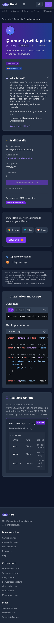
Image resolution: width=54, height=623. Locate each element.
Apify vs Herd (8, 577)
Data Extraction (9, 546)
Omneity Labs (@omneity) (19, 158)
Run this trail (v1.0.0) (28, 182)
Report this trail (15, 188)
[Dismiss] (47, 77)
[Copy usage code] (44, 331)
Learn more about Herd (19, 126)
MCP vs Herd (8, 590)
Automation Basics (10, 542)
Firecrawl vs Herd (10, 586)
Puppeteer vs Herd (11, 568)
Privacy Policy (8, 612)
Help (4, 555)
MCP (11, 310)
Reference (7, 551)
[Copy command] (44, 310)
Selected (40, 423)
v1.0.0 (22, 45)
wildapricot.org (15, 68)
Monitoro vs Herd (10, 595)
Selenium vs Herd (10, 573)
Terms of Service (9, 608)
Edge (29, 230)
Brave (43, 230)
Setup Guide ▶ (16, 240)
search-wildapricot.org (15, 203)
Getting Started (9, 538)
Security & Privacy (10, 617)
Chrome (15, 230)
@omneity (18, 19)
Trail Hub (6, 19)
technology (13, 63)
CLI (28, 310)
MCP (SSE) (20, 310)
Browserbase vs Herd (12, 582)
